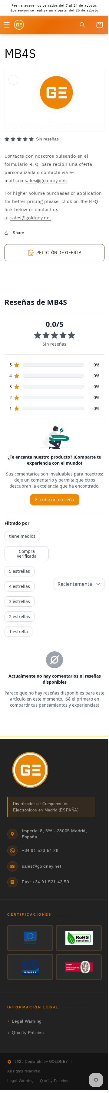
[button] (6, 29)
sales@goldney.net (30, 219)
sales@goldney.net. (46, 182)
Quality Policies (28, 1035)
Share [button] (19, 234)
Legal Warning (27, 1023)
